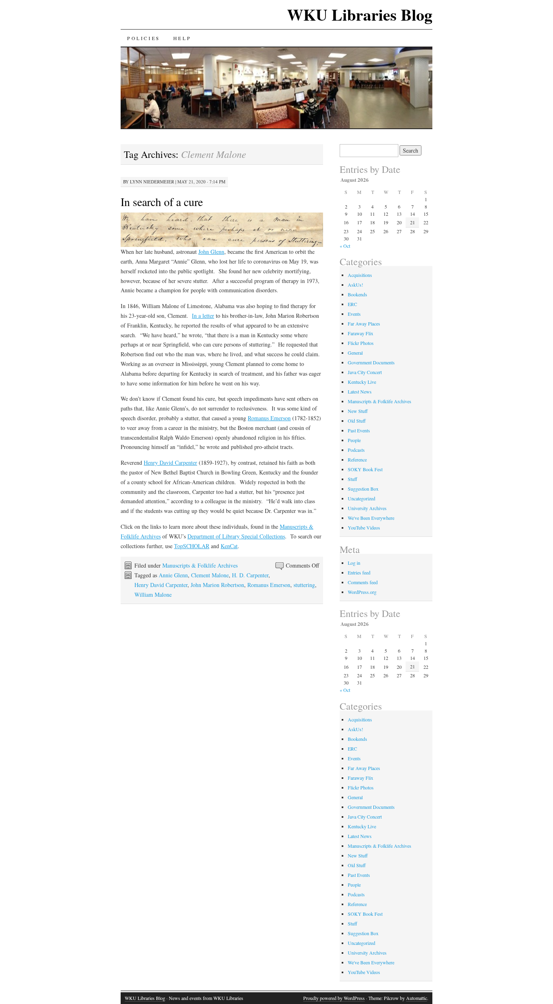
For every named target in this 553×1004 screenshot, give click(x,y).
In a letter (203, 315)
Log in (354, 562)
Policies (143, 38)
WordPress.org (362, 592)
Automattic (416, 998)
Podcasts (356, 450)
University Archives (367, 508)
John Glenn (211, 251)
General (355, 352)
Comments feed (363, 582)
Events (354, 314)
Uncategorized (361, 498)
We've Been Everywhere (371, 518)
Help (182, 38)
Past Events (359, 430)
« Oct (345, 245)
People (354, 440)
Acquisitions (360, 275)
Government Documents (371, 362)
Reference (357, 459)
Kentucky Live (362, 382)
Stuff (352, 479)
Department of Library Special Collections (236, 536)
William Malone (153, 594)
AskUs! (355, 284)
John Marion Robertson (217, 585)
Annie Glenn (173, 575)
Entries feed (359, 572)
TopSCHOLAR (191, 546)
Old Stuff (357, 420)
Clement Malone (210, 575)
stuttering (304, 585)
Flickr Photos (361, 343)
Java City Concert (365, 372)
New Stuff (358, 411)
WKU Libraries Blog (359, 14)
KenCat (229, 546)
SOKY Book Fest (365, 469)
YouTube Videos (364, 527)
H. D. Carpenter (250, 575)
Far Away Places (364, 323)
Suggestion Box (363, 488)
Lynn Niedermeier (152, 182)
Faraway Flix (360, 333)
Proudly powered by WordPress (334, 998)
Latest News (360, 391)
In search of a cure (162, 201)
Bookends (357, 294)
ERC (352, 304)
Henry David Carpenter (170, 462)
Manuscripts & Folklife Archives (200, 565)
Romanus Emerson (269, 418)
